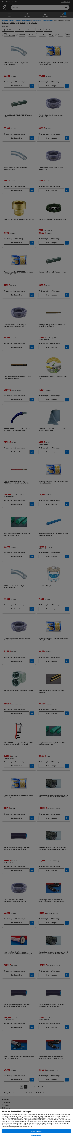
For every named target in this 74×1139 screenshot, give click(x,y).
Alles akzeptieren (36, 1131)
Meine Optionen (36, 1135)
